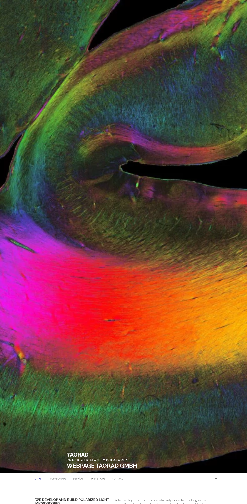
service (78, 478)
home (37, 478)
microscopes (57, 478)
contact (117, 478)
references (97, 478)
